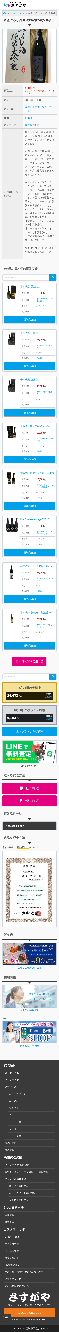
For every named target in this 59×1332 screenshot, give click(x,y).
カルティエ (15, 1122)
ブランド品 (11, 1086)
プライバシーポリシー (17, 1279)
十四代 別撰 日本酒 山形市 (37, 472)
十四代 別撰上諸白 (30, 286)
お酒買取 (9, 1150)
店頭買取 (31, 788)
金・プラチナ (12, 1080)
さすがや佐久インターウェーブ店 (44, 533)
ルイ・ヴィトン (17, 1094)
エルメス (14, 1100)
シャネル (14, 1108)
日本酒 (28, 118)
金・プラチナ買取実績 (17, 1165)
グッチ (12, 1115)
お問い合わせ (12, 1258)
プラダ (12, 1129)
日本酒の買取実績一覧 (29, 661)
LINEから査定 (12, 1237)
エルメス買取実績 (18, 1186)
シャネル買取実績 (18, 1200)
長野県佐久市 (32, 125)
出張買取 (31, 801)
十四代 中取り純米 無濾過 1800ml (38, 612)
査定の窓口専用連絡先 (17, 1286)
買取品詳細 (30, 319)
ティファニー (16, 1136)
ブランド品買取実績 (15, 1179)
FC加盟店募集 (12, 1265)
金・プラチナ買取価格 (29, 731)
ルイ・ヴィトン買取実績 (22, 1193)
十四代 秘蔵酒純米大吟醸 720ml (39, 426)
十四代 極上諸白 (29, 333)
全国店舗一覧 (12, 1243)
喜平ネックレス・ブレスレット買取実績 (26, 1172)
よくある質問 (12, 1251)
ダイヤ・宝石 (12, 1072)
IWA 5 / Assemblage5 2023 (34, 519)
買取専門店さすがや (37, 1328)
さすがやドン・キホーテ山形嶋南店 (44, 486)
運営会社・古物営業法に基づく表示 (24, 1272)
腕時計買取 (11, 1143)
